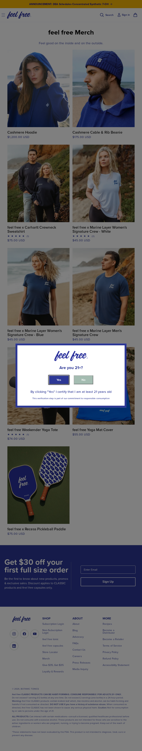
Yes (59, 380)
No (83, 380)
